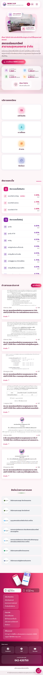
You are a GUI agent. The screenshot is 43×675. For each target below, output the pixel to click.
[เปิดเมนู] (37, 4)
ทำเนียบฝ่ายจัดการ (10, 606)
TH (28, 4)
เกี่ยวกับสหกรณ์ (9, 600)
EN (32, 4)
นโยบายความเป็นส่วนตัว (11, 622)
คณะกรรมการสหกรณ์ (11, 603)
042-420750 (21, 660)
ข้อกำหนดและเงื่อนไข (10, 619)
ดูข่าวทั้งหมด (36, 285)
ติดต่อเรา (7, 625)
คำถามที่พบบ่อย (9, 616)
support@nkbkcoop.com (13, 637)
